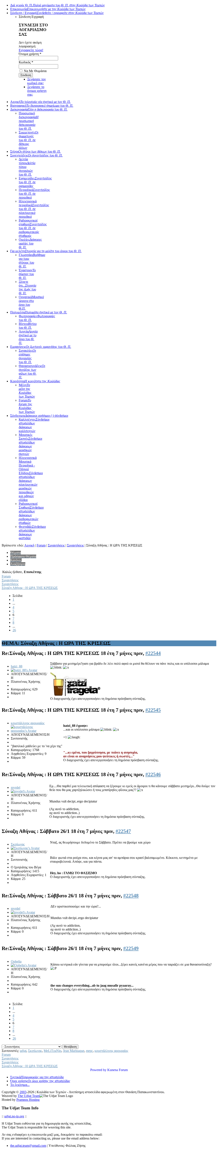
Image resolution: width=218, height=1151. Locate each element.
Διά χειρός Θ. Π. (57, 5)
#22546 (153, 774)
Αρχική (40, 102)
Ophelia (16, 961)
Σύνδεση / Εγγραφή (57, 13)
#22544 (153, 653)
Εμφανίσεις (40, 347)
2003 (23, 1092)
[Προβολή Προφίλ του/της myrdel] (23, 791)
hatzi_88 (16, 666)
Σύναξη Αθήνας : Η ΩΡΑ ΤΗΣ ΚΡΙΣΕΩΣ (30, 588)
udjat (23, 1051)
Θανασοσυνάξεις (32, 371)
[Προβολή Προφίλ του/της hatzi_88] (24, 670)
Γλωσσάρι (32, 260)
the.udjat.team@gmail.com (28, 1145)
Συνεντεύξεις (36, 155)
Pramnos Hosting (28, 1099)
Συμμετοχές (28, 140)
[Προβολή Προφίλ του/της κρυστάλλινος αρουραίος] (26, 731)
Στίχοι (35, 151)
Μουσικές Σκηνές (30, 444)
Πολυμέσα (38, 312)
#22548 (131, 895)
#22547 (123, 831)
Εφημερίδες (35, 182)
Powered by (98, 1070)
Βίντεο (28, 325)
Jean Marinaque (73, 1051)
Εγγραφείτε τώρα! (31, 50)
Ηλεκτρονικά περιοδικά (34, 208)
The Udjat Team (29, 1096)
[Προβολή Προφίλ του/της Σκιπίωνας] (25, 848)
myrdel (15, 787)
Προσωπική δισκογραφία (29, 120)
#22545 (153, 710)
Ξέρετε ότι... (27, 287)
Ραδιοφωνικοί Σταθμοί (31, 513)
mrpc (89, 1051)
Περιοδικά (34, 193)
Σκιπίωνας (18, 844)
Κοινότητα (35, 381)
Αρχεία (28, 337)
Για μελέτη (46, 251)
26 (14, 630)
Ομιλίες (30, 243)
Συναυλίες (27, 356)
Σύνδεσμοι (39, 415)
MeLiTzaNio (52, 1051)
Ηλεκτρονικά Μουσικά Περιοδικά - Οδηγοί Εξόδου (31, 479)
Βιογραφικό (41, 105)
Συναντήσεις (56, 545)
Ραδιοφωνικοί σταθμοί (33, 228)
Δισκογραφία (38, 109)
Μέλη (27, 390)
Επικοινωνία (48, 9)
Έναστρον (27, 274)
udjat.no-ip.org (14, 1116)
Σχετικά (37, 1077)
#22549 (131, 948)
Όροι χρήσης (40, 1081)
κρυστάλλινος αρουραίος (27, 723)
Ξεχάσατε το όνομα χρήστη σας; (36, 90)
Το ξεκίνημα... (20, 1085)
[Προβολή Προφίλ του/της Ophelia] (23, 965)
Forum (27, 406)
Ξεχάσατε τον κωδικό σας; (36, 81)
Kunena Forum (117, 1070)
